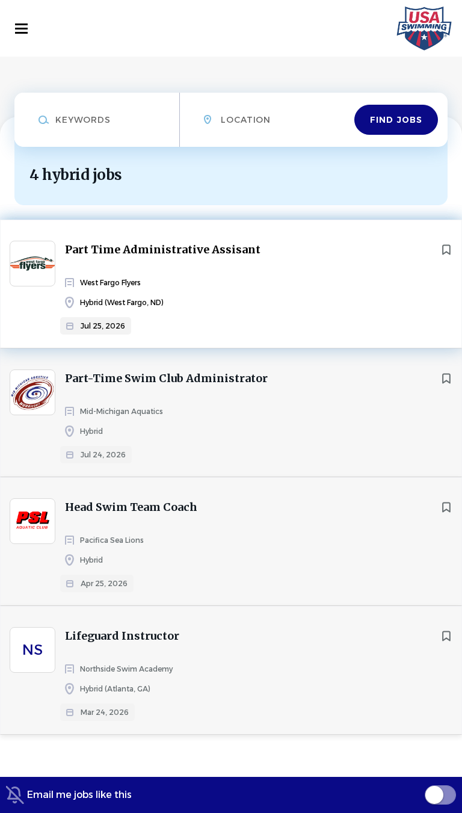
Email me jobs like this (79, 794)
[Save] (446, 249)
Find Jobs (396, 119)
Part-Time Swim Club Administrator (166, 378)
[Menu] (21, 28)
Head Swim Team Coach (131, 507)
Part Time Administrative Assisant (162, 249)
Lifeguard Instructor (122, 636)
